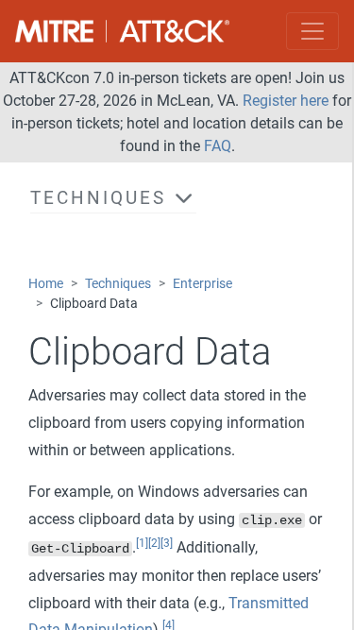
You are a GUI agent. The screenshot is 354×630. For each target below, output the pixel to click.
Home (45, 284)
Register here (286, 101)
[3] (166, 543)
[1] (142, 543)
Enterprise (202, 284)
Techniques (118, 284)
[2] (154, 543)
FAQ (217, 146)
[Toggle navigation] (312, 31)
